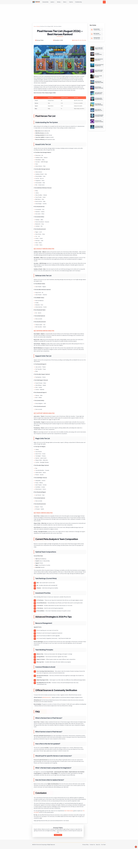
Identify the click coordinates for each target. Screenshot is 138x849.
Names (64, 2)
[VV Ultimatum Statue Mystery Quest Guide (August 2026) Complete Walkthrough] (92, 127)
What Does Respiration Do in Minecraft (99, 65)
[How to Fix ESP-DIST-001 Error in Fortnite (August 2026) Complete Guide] (92, 48)
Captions (71, 2)
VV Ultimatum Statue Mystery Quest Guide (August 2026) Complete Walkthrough (99, 127)
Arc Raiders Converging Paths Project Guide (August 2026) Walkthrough (99, 54)
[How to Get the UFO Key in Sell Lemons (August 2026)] (92, 93)
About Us (98, 844)
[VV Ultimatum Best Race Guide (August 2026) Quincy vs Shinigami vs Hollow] (92, 99)
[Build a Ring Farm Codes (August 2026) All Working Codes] (92, 82)
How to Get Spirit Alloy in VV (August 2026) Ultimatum (99, 116)
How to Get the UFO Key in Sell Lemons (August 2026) (98, 93)
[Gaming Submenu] (61, 2)
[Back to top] (136, 847)
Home (35, 26)
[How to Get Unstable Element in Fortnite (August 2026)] (92, 71)
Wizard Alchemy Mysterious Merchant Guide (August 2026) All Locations (99, 88)
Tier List (79, 40)
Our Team (103, 844)
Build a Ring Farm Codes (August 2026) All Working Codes (99, 82)
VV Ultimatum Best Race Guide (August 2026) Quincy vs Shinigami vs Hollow (98, 99)
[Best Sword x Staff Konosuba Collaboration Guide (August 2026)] (92, 76)
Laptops (52, 2)
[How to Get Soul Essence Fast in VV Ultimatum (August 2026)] (92, 110)
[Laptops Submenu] (55, 2)
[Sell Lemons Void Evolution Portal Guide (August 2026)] (92, 121)
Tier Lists (84, 40)
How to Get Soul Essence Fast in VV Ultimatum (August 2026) (98, 110)
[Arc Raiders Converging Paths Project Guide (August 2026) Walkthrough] (92, 54)
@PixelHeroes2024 (46, 697)
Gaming (58, 2)
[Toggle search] (104, 2)
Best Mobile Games (69, 810)
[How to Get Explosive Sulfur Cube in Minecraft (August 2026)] (92, 60)
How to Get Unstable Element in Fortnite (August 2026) (99, 71)
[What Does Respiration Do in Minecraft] (92, 65)
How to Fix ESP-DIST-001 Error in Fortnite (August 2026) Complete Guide (99, 48)
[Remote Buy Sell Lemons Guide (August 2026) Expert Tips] (92, 104)
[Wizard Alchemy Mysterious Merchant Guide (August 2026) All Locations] (92, 88)
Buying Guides (45, 2)
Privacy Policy (85, 844)
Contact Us (92, 844)
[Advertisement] (69, 12)
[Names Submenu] (67, 2)
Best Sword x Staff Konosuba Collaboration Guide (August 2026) (98, 76)
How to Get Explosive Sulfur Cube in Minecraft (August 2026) (99, 60)
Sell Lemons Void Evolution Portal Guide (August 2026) (99, 121)
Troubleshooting (78, 2)
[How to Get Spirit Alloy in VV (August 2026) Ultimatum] (92, 116)
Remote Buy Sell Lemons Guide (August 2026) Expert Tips (99, 104)
